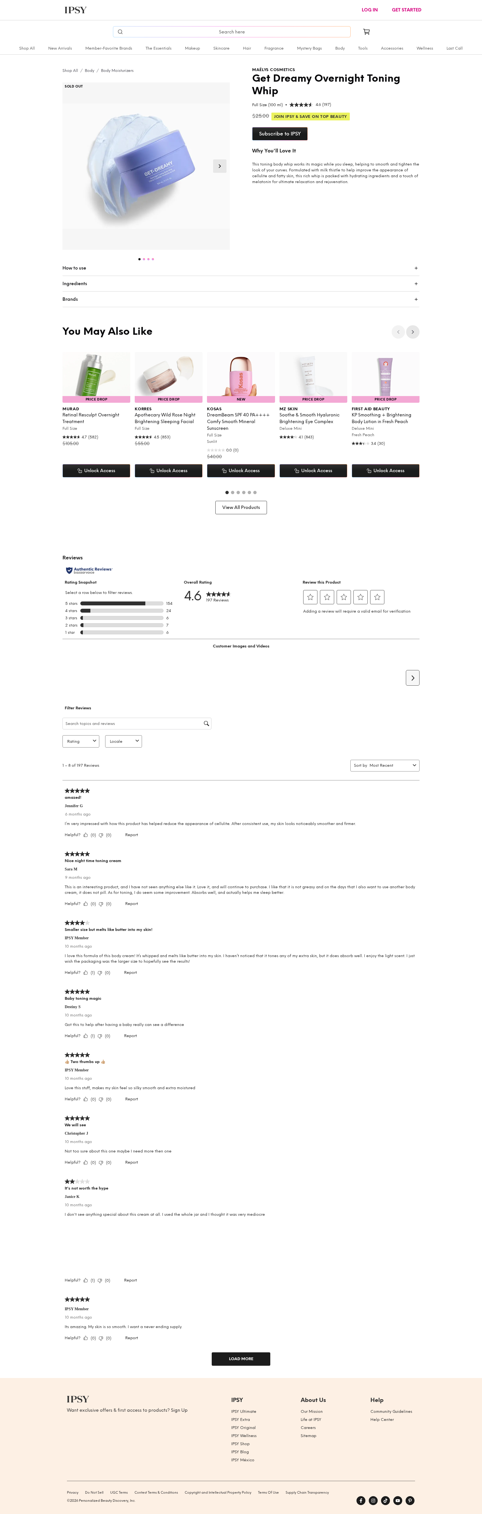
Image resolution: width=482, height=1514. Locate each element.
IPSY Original (243, 1427)
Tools (363, 48)
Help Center (382, 1419)
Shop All (27, 48)
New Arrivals (60, 48)
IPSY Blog (240, 1452)
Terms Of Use (268, 1492)
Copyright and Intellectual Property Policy (218, 1492)
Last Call (455, 48)
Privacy (72, 1492)
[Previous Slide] (398, 332)
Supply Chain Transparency (307, 1492)
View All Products (241, 507)
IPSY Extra (240, 1419)
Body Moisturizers (117, 70)
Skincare (221, 48)
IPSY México (242, 1460)
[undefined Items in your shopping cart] (366, 31)
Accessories (392, 48)
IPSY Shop (240, 1444)
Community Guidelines (391, 1411)
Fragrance (274, 48)
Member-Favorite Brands (108, 48)
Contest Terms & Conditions (156, 1492)
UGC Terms (119, 1492)
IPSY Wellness (244, 1435)
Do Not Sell (94, 1492)
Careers (308, 1427)
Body (340, 48)
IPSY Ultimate (243, 1411)
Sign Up (179, 1410)
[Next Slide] (219, 166)
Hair (247, 48)
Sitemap (308, 1435)
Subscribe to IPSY (280, 134)
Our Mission (312, 1411)
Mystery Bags (309, 48)
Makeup (192, 48)
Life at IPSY (311, 1419)
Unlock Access (99, 470)
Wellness (425, 48)
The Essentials (159, 48)
